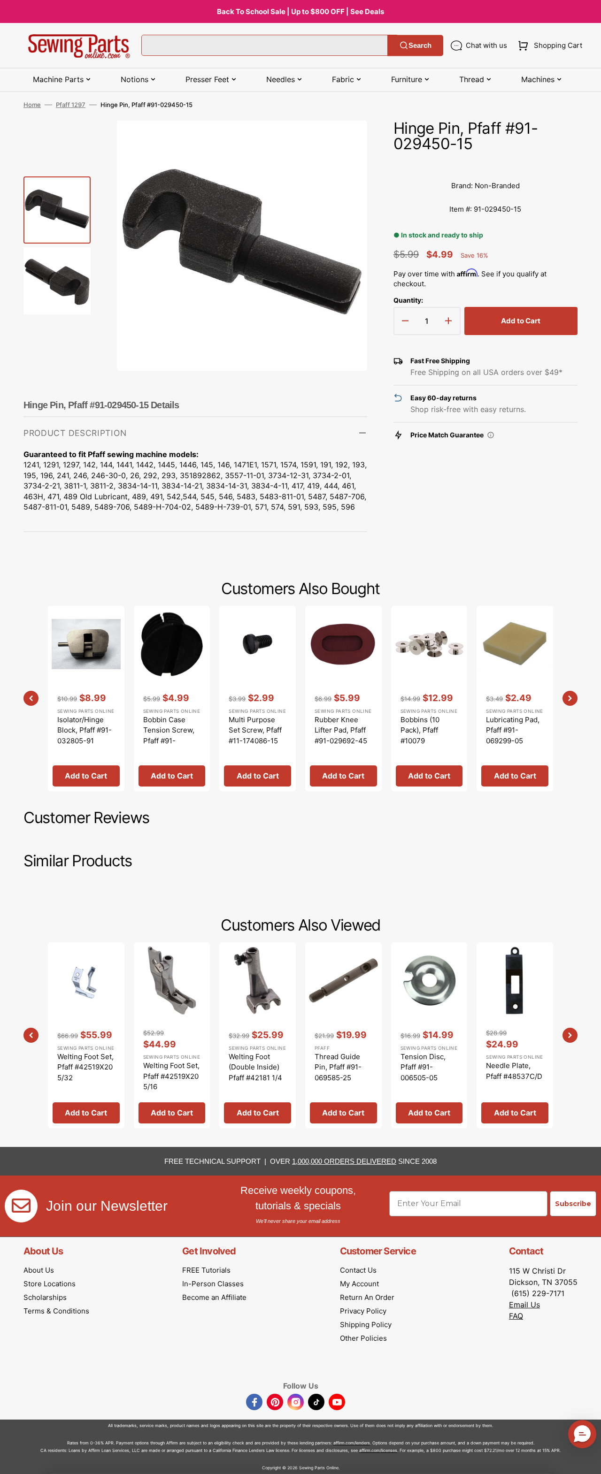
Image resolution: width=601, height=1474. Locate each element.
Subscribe (573, 1203)
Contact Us (358, 1270)
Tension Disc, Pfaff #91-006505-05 (423, 1067)
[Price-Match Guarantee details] (490, 435)
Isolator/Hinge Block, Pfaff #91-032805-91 (84, 730)
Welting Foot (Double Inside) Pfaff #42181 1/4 (255, 1067)
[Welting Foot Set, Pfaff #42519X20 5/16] (172, 1035)
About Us (38, 1270)
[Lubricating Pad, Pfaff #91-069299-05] (515, 698)
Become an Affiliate (214, 1297)
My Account (359, 1283)
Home (32, 104)
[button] (548, 45)
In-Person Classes (213, 1283)
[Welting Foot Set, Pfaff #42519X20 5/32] (86, 1035)
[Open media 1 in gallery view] (346, 141)
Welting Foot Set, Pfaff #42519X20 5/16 (171, 1076)
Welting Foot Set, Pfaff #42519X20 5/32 (85, 1067)
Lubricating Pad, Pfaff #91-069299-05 (512, 730)
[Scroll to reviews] (485, 164)
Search (419, 45)
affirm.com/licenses (378, 1450)
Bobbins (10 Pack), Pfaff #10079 (420, 730)
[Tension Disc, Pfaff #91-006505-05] (429, 1035)
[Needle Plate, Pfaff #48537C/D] (515, 1035)
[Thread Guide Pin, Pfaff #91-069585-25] (343, 1035)
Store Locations (49, 1283)
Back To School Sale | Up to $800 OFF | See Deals (300, 11)
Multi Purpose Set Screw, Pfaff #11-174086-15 (255, 730)
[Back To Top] (587, 1460)
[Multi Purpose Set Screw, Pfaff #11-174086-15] (257, 698)
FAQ (516, 1316)
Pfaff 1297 (70, 104)
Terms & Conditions (56, 1310)
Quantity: (408, 300)
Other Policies (363, 1338)
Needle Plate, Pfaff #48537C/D (514, 1071)
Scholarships (45, 1297)
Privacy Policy (363, 1310)
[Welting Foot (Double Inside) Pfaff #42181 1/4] (257, 1035)
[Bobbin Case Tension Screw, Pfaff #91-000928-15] (172, 698)
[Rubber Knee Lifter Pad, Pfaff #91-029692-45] (343, 698)
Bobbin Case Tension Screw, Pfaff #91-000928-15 (168, 735)
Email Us (524, 1304)
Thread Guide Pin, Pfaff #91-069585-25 (338, 1067)
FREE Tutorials (206, 1270)
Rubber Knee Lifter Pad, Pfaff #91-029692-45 (341, 730)
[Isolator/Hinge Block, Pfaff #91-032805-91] (86, 698)
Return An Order (367, 1297)
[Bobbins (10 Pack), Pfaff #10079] (429, 698)
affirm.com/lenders (351, 1442)
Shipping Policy (366, 1324)
